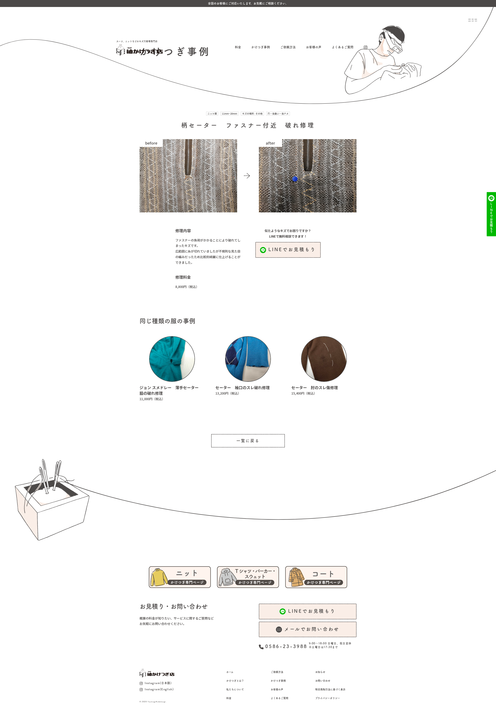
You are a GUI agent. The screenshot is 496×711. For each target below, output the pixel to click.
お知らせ (320, 672)
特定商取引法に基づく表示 (330, 689)
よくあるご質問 (342, 47)
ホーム (229, 672)
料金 (238, 47)
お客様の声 (313, 47)
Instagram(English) (159, 689)
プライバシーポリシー (327, 698)
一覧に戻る (248, 441)
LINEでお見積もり (292, 249)
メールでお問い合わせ (311, 629)
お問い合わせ (322, 680)
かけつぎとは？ (235, 680)
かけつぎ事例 (260, 47)
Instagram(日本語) (158, 683)
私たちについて (235, 689)
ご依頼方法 (288, 47)
